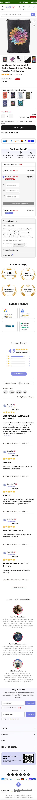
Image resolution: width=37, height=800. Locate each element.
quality (12, 392)
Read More (17, 245)
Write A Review (19, 374)
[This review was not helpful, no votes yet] (26, 443)
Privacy (16, 719)
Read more (7, 435)
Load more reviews (18, 588)
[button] (5, 95)
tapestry (18, 392)
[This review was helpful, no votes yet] (23, 476)
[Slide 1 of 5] (5, 59)
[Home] (11, 7)
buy (25, 392)
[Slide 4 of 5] (27, 59)
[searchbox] (10, 383)
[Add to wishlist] (34, 25)
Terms (11, 719)
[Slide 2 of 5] (12, 59)
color (5, 392)
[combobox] (16, 14)
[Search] (33, 14)
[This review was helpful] (23, 443)
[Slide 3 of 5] (20, 59)
